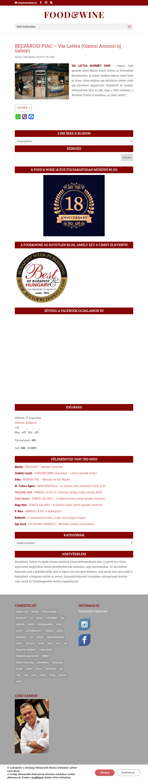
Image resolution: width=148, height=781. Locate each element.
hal (31, 637)
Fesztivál (49, 630)
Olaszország (57, 662)
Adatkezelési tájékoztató (93, 611)
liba (65, 643)
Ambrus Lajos (22, 611)
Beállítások (128, 772)
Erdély (59, 624)
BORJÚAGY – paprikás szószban (43, 467)
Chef (52, 57)
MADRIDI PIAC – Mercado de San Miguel (46, 479)
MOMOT (45, 656)
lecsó (50, 643)
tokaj (18, 675)
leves (58, 643)
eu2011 (19, 630)
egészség (20, 624)
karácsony (30, 643)
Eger (63, 618)
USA (26, 675)
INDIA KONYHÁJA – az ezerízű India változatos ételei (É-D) (71, 486)
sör (60, 669)
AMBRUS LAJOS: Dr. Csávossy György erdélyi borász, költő (68, 492)
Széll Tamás (50, 669)
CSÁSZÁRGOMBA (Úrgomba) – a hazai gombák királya (65, 473)
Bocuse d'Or (21, 618)
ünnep (19, 681)
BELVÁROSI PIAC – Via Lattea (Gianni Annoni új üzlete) (68, 48)
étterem (62, 675)
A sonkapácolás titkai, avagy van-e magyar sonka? (57, 517)
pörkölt (29, 669)
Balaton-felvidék (49, 611)
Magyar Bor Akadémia (26, 649)
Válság (52, 675)
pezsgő (19, 669)
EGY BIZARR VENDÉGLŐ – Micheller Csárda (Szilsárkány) (61, 524)
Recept (39, 669)
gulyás (59, 630)
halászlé (39, 637)
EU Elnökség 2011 (34, 630)
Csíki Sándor (29, 57)
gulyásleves (21, 637)
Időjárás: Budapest (26, 422)
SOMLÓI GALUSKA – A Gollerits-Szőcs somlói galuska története (68, 498)
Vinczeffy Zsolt (23, 492)
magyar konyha (45, 649)
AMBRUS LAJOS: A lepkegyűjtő (43, 511)
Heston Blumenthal (55, 637)
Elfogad (104, 772)
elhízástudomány (45, 624)
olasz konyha (43, 662)
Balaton (35, 611)
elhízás (31, 624)
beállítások (37, 777)
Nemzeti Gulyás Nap (25, 662)
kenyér (41, 643)
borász (40, 618)
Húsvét (19, 643)
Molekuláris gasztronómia (27, 656)
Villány (43, 675)
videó (33, 675)
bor (31, 618)
